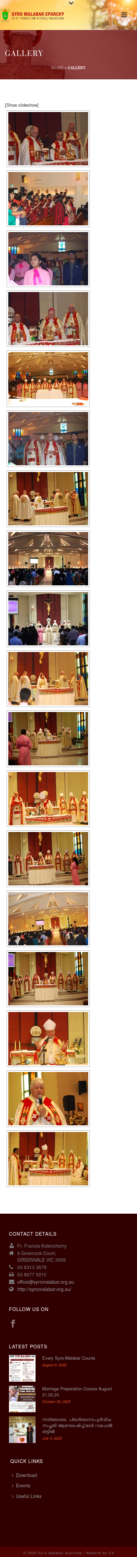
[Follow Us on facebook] (13, 1324)
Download (26, 1475)
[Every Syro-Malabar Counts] (22, 1368)
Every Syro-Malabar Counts (68, 1358)
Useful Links (29, 1496)
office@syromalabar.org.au (45, 1282)
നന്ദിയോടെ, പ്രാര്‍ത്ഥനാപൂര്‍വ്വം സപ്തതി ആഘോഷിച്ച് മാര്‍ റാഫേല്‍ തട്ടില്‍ (77, 1425)
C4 (111, 1552)
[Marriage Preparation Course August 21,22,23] (22, 1399)
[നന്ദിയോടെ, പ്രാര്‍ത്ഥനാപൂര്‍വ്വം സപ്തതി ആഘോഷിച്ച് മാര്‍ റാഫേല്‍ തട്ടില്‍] (22, 1429)
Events (23, 1485)
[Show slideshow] (22, 105)
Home (58, 68)
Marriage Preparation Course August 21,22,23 (77, 1392)
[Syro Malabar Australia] (33, 15)
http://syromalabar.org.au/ (44, 1289)
